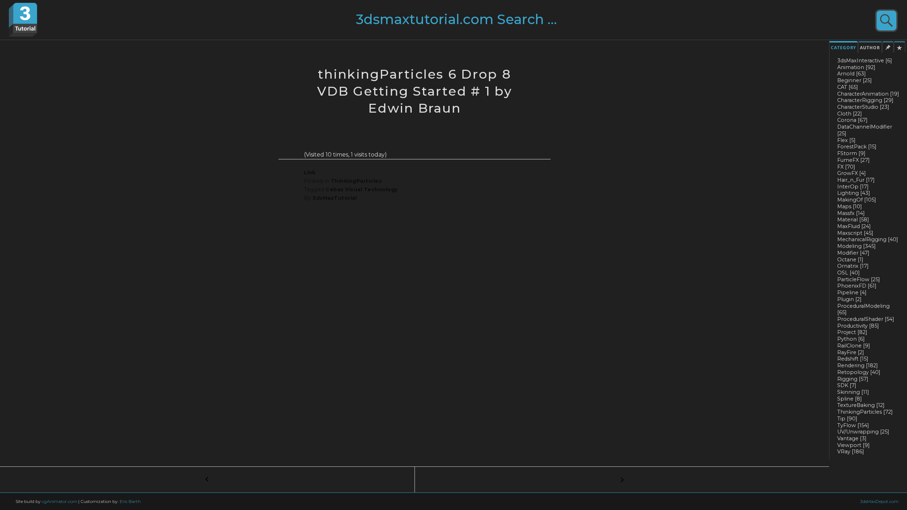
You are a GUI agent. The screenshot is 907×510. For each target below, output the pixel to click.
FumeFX (853, 160)
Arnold (851, 73)
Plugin (849, 299)
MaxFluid (854, 226)
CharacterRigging (865, 100)
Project (852, 332)
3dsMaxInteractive (864, 60)
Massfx (851, 213)
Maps (849, 206)
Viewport (853, 445)
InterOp (853, 186)
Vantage (852, 438)
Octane (850, 259)
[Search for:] (470, 22)
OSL (848, 273)
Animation (856, 67)
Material (853, 219)
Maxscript (855, 233)
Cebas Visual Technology (362, 189)
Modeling (856, 246)
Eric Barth (130, 501)
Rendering (857, 365)
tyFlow (853, 425)
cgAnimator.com (59, 501)
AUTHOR (870, 47)
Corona (852, 120)
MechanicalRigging (867, 239)
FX (846, 167)
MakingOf (856, 200)
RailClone (853, 345)
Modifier (853, 253)
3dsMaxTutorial (334, 198)
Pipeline (852, 292)
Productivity (858, 326)
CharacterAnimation (868, 94)
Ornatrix (853, 266)
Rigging (852, 379)
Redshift (852, 359)
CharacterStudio (863, 107)
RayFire (850, 352)
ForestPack (857, 146)
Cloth (849, 113)
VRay (850, 451)
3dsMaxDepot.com (879, 501)
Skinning (853, 392)
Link (309, 172)
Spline (849, 399)
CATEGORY (843, 47)
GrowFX (851, 173)
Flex (846, 140)
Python (851, 339)
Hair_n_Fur (856, 180)
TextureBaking (861, 405)
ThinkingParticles (865, 412)
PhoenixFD (857, 286)
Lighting (853, 193)
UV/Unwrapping (863, 432)
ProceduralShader (865, 319)
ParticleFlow (858, 279)
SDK (846, 385)
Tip (847, 418)
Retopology (858, 372)
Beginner (854, 80)
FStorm (851, 153)
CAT (847, 87)
